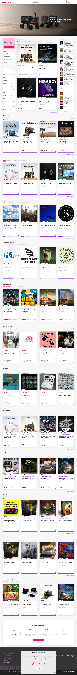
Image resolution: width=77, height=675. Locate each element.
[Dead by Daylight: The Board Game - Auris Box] (11, 297)
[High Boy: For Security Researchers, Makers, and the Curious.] (47, 88)
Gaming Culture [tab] (36, 41)
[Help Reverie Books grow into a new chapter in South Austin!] (11, 255)
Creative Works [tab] (29, 41)
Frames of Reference (27, 225)
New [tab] (10, 370)
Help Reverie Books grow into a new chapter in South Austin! (11, 269)
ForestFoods (44, 267)
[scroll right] (56, 41)
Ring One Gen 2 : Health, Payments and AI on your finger (47, 185)
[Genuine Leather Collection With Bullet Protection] (11, 340)
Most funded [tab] (9, 412)
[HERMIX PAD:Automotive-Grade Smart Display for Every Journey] (66, 171)
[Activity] (66, 2)
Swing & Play (44, 352)
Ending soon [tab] (25, 160)
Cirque (60, 309)
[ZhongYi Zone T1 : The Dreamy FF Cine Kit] (29, 466)
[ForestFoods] (48, 255)
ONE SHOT (6, 394)
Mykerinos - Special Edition (47, 309)
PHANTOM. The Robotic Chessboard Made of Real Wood (65, 143)
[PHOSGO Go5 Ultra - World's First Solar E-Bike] (47, 53)
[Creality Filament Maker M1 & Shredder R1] (11, 129)
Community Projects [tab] (23, 118)
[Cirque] (66, 297)
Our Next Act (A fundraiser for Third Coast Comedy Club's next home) (10, 227)
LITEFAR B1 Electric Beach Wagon (26, 67)
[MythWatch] (48, 466)
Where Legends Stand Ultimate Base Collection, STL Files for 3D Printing (65, 395)
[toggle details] (35, 75)
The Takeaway (62, 352)
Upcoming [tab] (9, 160)
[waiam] (48, 382)
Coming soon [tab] (5, 370)
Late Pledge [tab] (20, 160)
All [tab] (17, 41)
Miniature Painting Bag (9, 478)
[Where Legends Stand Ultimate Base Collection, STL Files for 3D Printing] (66, 382)
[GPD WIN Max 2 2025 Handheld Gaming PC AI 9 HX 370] (29, 129)
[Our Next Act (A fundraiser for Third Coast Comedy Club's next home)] (11, 213)
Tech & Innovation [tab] (22, 41)
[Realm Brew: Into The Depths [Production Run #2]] (66, 424)
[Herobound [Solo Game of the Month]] (29, 297)
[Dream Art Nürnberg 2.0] (29, 255)
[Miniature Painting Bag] (11, 466)
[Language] (63, 2)
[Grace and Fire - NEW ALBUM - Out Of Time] (66, 466)
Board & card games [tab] (7, 286)
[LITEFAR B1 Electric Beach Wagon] (26, 53)
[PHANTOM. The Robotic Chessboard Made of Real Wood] (66, 129)
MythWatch (43, 478)
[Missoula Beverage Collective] (66, 255)
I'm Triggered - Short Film (28, 352)
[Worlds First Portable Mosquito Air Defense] (48, 129)
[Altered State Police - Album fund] (48, 213)
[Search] (31, 2)
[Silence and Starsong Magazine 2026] (66, 213)
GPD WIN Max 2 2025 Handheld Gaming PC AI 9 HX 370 (29, 143)
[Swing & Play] (48, 340)
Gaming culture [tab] (30, 118)
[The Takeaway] (66, 340)
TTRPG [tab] (13, 286)
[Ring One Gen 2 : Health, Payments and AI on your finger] (26, 88)
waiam (42, 394)
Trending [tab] (4, 412)
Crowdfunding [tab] (14, 160)
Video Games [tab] (18, 286)
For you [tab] (4, 160)
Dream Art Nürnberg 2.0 (28, 267)
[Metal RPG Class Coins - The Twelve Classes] (29, 382)
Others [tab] (23, 286)
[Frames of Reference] (29, 213)
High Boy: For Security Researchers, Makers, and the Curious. (46, 103)
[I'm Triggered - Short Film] (29, 340)
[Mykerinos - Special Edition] (48, 297)
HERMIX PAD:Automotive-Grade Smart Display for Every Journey (65, 185)
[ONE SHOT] (11, 382)
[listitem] (9, 69)
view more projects (53, 112)
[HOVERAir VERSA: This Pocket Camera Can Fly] (11, 171)
